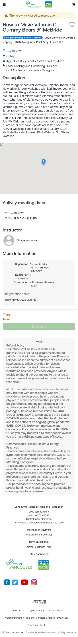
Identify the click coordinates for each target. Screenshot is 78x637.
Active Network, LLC (18, 632)
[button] (72, 24)
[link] (10, 56)
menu (4, 4)
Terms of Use (62, 618)
